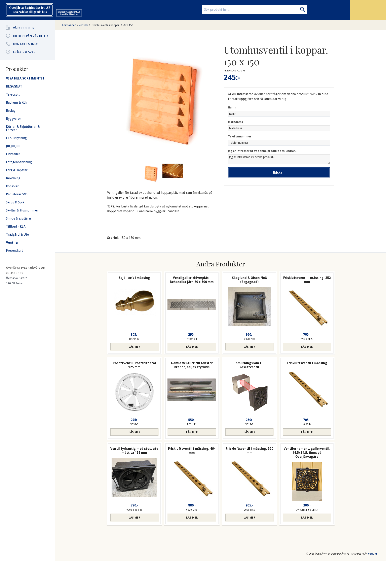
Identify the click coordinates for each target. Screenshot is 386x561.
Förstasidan (69, 25)
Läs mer (134, 346)
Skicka (277, 172)
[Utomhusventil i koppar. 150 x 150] (172, 174)
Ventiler (83, 25)
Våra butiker (23, 28)
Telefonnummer (239, 136)
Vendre (373, 553)
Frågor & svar (24, 52)
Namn (232, 107)
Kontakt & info (25, 44)
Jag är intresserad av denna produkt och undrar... (262, 151)
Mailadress (235, 122)
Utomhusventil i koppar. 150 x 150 (112, 25)
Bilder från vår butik (30, 36)
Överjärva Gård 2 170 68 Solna (16, 280)
